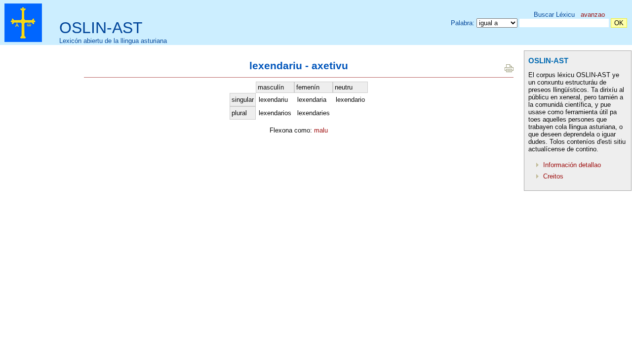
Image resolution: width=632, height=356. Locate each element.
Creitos (553, 176)
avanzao (593, 14)
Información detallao (572, 165)
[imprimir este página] (509, 70)
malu (321, 130)
